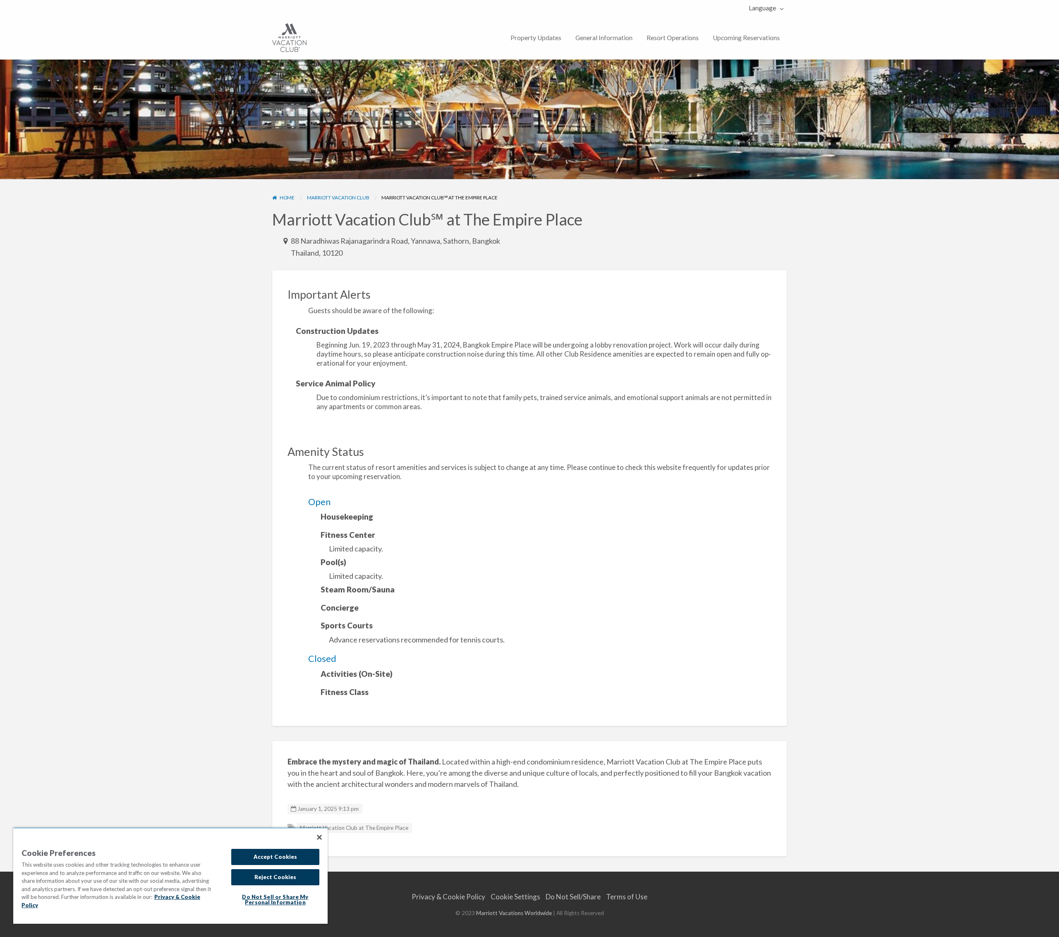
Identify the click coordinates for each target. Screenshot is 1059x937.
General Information (604, 37)
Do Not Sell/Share (573, 896)
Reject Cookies (275, 877)
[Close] (319, 837)
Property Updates (535, 37)
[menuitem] (764, 8)
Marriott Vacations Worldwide (514, 913)
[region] (170, 875)
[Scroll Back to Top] (1049, 927)
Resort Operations (673, 37)
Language (762, 8)
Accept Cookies (275, 856)
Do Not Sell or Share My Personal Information (275, 900)
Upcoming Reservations (746, 37)
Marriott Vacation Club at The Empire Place (354, 827)
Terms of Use (626, 896)
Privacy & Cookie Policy (448, 896)
